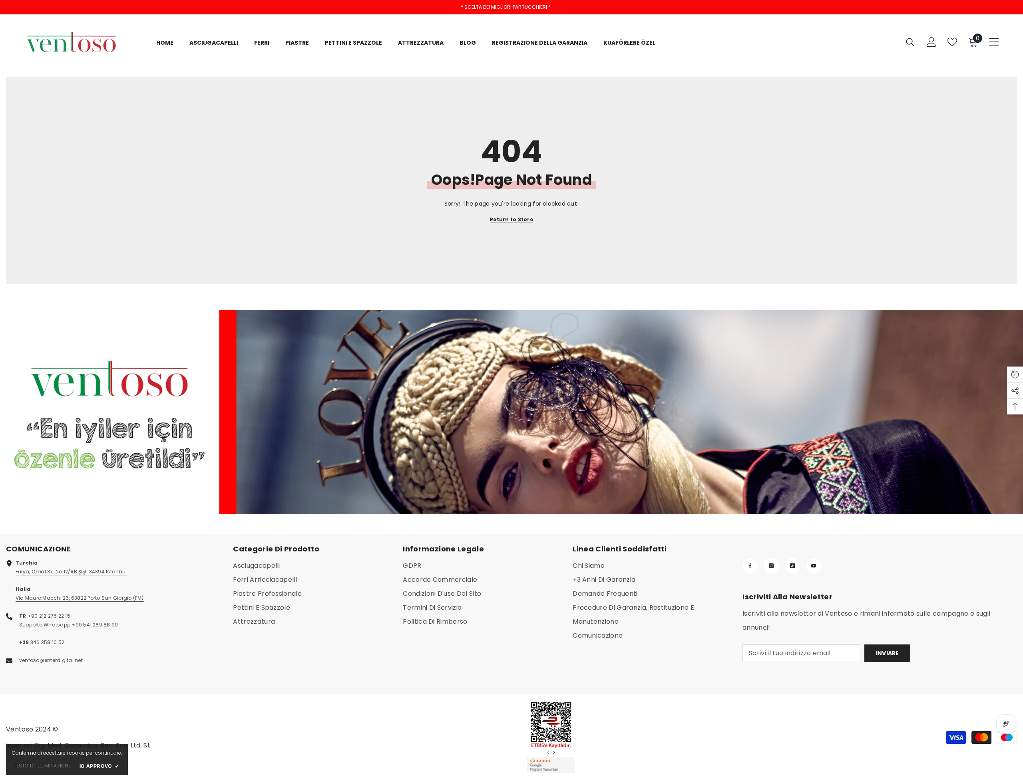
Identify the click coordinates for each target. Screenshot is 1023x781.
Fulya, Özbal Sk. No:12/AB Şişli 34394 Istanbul (71, 571)
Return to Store (511, 219)
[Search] (910, 42)
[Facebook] (750, 565)
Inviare (887, 653)
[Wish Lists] (952, 42)
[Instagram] (771, 565)
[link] (511, 412)
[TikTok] (792, 565)
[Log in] (931, 42)
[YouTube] (813, 565)
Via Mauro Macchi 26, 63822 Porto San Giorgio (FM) (80, 598)
